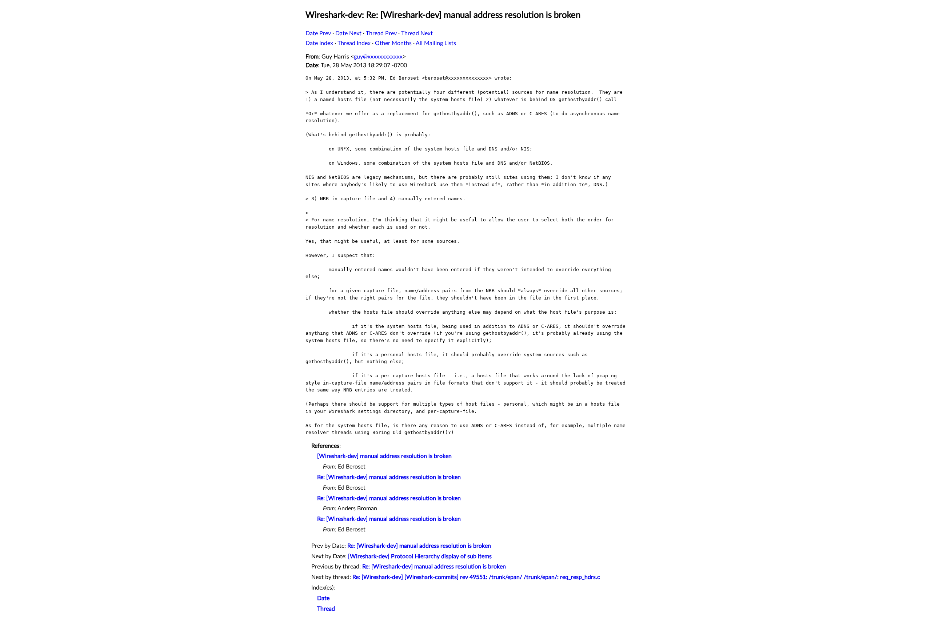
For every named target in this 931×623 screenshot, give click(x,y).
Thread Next (417, 33)
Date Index (319, 43)
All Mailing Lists (436, 43)
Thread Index (354, 43)
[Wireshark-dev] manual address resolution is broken (384, 456)
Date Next (348, 33)
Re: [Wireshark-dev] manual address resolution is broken (389, 477)
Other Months (393, 43)
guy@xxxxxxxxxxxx (378, 57)
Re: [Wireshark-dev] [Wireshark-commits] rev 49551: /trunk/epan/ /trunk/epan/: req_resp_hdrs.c (476, 577)
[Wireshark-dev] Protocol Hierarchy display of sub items (420, 556)
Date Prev (318, 33)
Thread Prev (381, 33)
